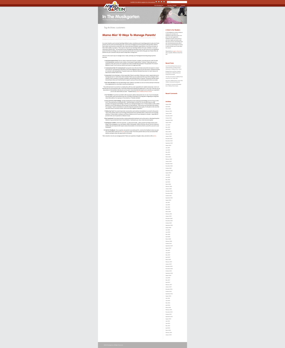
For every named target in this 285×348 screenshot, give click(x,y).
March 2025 (168, 108)
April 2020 (168, 236)
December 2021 (169, 191)
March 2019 (168, 259)
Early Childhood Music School (144, 91)
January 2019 (169, 264)
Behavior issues (115, 37)
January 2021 (169, 216)
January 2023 (169, 161)
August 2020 (168, 227)
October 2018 (169, 271)
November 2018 (169, 268)
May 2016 (168, 302)
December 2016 (169, 289)
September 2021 (169, 197)
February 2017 (169, 284)
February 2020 (169, 241)
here (155, 136)
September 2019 (169, 245)
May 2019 (168, 255)
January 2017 (169, 286)
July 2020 (168, 229)
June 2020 (168, 232)
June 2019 (168, 252)
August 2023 (168, 145)
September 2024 (169, 120)
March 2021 (168, 211)
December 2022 (169, 163)
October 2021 (169, 195)
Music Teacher (152, 37)
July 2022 (168, 175)
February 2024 (169, 134)
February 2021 (169, 213)
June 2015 (168, 323)
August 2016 (168, 296)
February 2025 (169, 111)
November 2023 (169, 140)
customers (130, 37)
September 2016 (169, 293)
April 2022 (168, 182)
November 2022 (169, 166)
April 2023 (168, 154)
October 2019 (169, 243)
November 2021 (169, 193)
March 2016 (168, 307)
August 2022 (168, 172)
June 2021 (168, 204)
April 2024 (168, 129)
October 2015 (169, 314)
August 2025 (168, 104)
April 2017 (168, 282)
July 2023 (168, 147)
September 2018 (169, 273)
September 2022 (169, 170)
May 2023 (168, 152)
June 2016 (168, 300)
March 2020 (168, 239)
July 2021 (168, 202)
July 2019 (168, 250)
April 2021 (168, 209)
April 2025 (168, 106)
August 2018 (168, 275)
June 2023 (168, 150)
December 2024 (169, 115)
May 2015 (168, 325)
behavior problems (123, 37)
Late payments (137, 37)
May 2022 (168, 179)
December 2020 (169, 218)
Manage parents (144, 37)
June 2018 (168, 277)
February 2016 (169, 309)
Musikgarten (105, 39)
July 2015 (168, 321)
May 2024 (168, 127)
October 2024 (169, 118)
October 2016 (169, 291)
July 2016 (168, 298)
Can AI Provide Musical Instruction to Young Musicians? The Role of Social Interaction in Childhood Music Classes (173, 67)
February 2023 (169, 159)
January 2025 (169, 113)
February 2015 (169, 332)
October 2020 (169, 223)
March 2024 (168, 131)
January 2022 (169, 188)
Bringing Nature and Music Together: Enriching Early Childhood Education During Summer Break (173, 73)
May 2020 (168, 234)
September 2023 (169, 143)
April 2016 (168, 305)
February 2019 (169, 261)
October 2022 (169, 168)
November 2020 (169, 220)
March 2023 (168, 156)
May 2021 (168, 207)
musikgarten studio (113, 39)
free (123, 131)
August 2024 (168, 122)
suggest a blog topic (177, 51)
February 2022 (169, 186)
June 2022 (168, 177)
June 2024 (168, 124)
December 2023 (169, 138)
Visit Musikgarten (158, 5)
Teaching (128, 39)
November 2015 (169, 312)
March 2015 (168, 330)
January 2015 (169, 334)
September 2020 (169, 225)
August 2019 (168, 248)
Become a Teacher (172, 5)
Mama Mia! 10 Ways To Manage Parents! (129, 35)
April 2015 (168, 328)
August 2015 (168, 318)
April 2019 (168, 257)
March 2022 (168, 184)
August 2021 (168, 200)
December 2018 (169, 266)
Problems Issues (122, 39)
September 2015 (169, 316)
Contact (183, 5)
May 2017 (168, 280)
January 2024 (169, 136)
